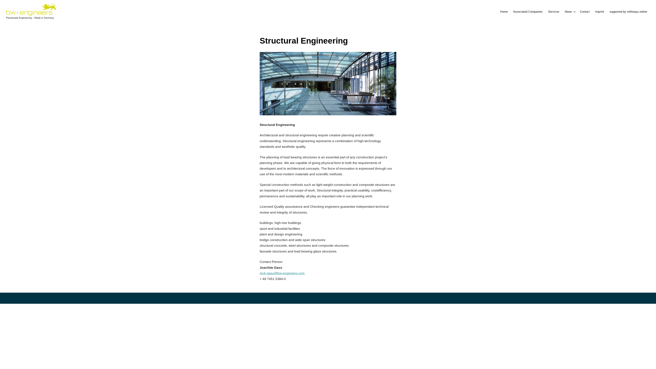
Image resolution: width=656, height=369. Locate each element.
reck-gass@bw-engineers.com (282, 273)
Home (504, 11)
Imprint (599, 11)
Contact (585, 11)
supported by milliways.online (628, 11)
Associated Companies (528, 11)
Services (553, 11)
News (568, 11)
